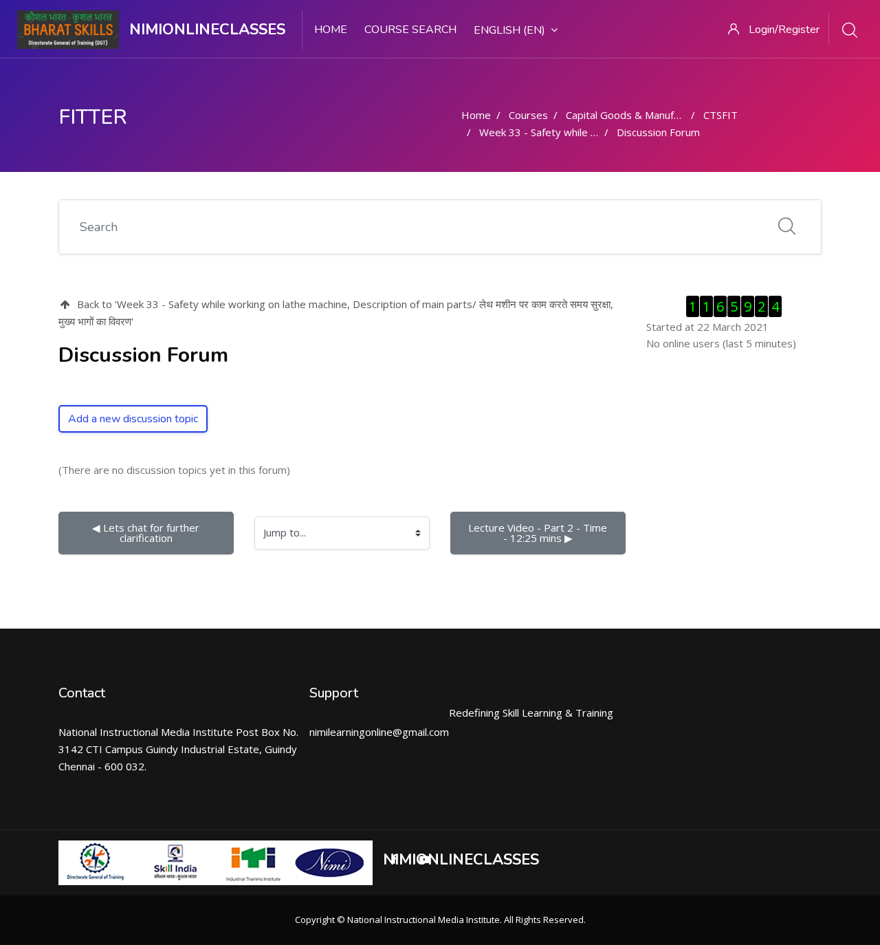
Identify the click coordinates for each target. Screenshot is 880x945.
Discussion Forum (658, 132)
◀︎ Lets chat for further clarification (147, 533)
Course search (410, 29)
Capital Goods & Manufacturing (639, 115)
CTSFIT (720, 115)
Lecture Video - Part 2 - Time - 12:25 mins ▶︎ (539, 533)
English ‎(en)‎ (509, 30)
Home (330, 29)
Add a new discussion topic (133, 418)
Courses (528, 115)
